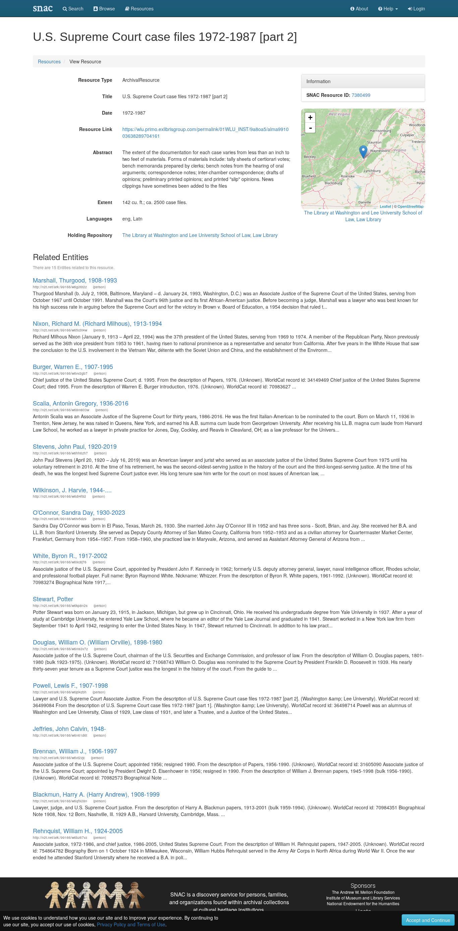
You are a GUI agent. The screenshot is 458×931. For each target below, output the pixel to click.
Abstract (102, 152)
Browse (106, 8)
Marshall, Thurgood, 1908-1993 (75, 279)
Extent (105, 202)
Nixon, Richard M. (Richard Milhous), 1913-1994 (97, 323)
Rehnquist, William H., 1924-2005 (78, 830)
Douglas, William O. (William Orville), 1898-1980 (97, 641)
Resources (49, 61)
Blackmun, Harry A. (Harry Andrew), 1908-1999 (96, 794)
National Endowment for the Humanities (363, 903)
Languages (99, 218)
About (361, 8)
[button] (388, 8)
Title (107, 96)
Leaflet (385, 206)
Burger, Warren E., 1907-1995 (73, 366)
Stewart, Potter (53, 598)
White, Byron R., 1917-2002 (70, 555)
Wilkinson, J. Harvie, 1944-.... (72, 489)
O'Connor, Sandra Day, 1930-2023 (79, 512)
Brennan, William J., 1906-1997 (75, 750)
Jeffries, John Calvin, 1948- (69, 728)
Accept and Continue (428, 920)
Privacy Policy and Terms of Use (131, 924)
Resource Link (95, 129)
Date (107, 112)
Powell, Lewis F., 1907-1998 (70, 685)
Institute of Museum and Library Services (363, 898)
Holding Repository (90, 235)
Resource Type (95, 79)
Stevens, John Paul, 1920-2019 (75, 446)
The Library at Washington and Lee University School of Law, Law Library (200, 235)
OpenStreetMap (410, 206)
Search (75, 8)
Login (418, 8)
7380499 (361, 94)
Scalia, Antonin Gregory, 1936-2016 (80, 402)
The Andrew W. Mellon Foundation (363, 892)
